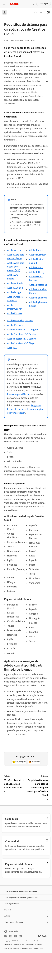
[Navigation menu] (4, 4)
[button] (33, 4)
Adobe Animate (15, 283)
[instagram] (10, 936)
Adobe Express (14, 313)
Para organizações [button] (11, 903)
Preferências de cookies (34, 945)
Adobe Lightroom (38, 297)
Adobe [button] (7, 916)
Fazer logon (43, 4)
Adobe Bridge (14, 292)
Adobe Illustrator (37, 254)
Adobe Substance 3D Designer (22, 329)
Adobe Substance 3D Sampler (22, 338)
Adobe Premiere (15, 325)
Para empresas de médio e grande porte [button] (20, 897)
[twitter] (15, 936)
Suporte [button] (7, 910)
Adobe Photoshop (38, 284)
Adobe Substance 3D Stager (21, 343)
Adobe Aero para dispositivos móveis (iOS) (15, 266)
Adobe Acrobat (14, 250)
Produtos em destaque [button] (13, 922)
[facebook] (5, 936)
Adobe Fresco (36, 250)
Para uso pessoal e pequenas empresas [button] (20, 891)
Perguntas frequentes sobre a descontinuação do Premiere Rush (25, 409)
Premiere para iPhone (18, 394)
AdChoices (39, 948)
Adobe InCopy (36, 267)
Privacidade (8, 945)
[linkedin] (20, 936)
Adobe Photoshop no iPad (20, 320)
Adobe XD (12, 347)
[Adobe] (14, 4)
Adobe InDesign (37, 272)
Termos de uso (19, 945)
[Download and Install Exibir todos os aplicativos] (48, 12)
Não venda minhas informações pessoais (18, 948)
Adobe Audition (15, 287)
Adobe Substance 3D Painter (21, 334)
